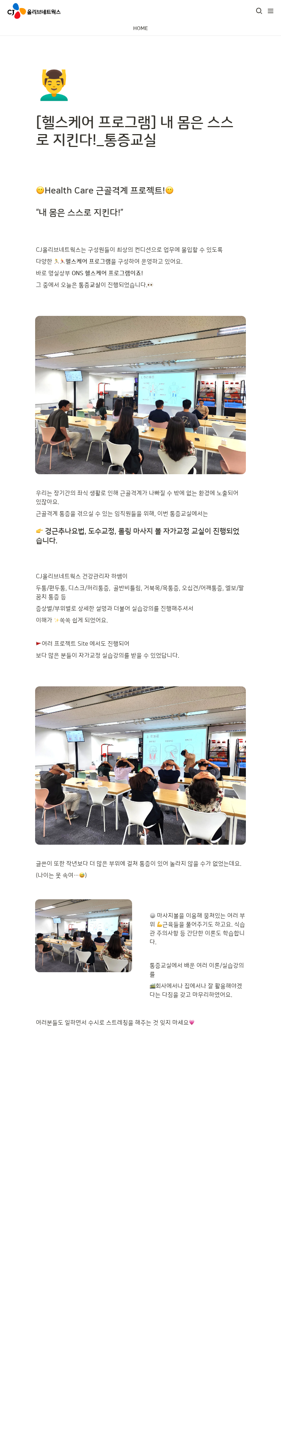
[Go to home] (34, 11)
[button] (259, 11)
